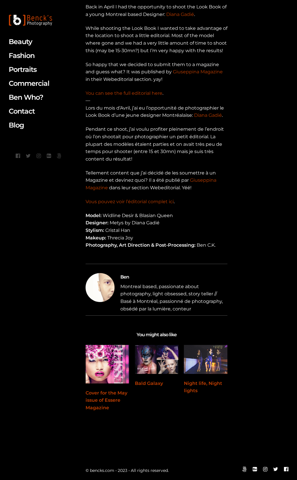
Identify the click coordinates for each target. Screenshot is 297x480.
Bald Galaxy (149, 383)
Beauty (20, 41)
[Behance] (49, 156)
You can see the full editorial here (124, 93)
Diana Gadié (180, 14)
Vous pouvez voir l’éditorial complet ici (130, 201)
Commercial (29, 83)
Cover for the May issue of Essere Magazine (106, 400)
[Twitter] (28, 156)
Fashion (22, 55)
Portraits (23, 69)
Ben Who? (26, 97)
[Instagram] (39, 156)
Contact (22, 111)
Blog (16, 125)
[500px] (59, 156)
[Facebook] (18, 156)
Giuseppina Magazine (198, 71)
